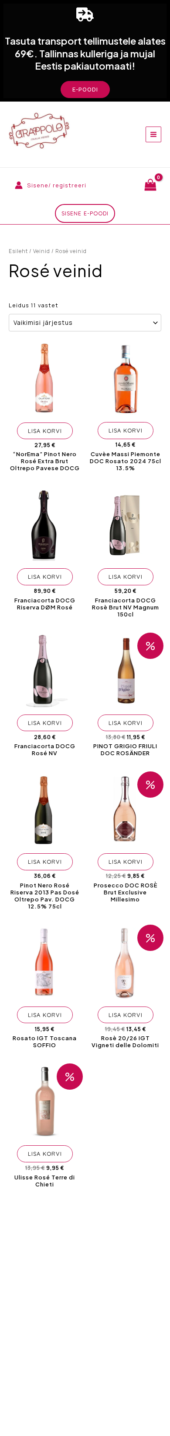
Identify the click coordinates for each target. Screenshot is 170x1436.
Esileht (18, 251)
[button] (85, 89)
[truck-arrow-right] (85, 14)
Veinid (41, 251)
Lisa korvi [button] (45, 430)
